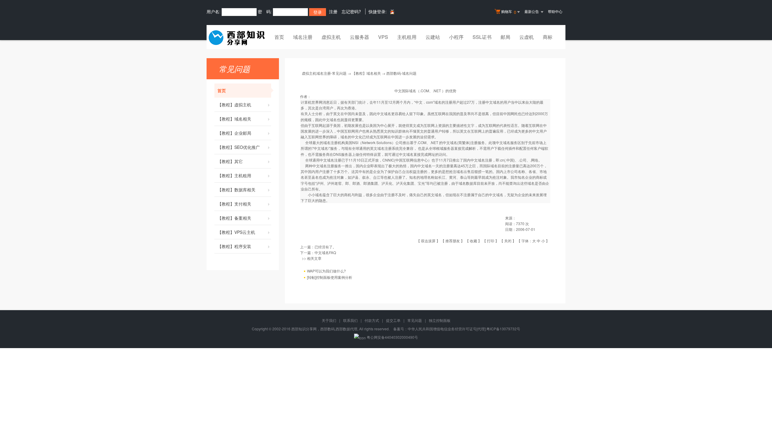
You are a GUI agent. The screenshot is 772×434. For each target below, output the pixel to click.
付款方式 (372, 320)
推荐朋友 (452, 240)
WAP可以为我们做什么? (326, 270)
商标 (547, 36)
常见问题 (414, 320)
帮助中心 (555, 11)
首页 (279, 36)
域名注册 (302, 36)
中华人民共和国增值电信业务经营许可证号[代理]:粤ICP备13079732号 (464, 328)
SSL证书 (482, 36)
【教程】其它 (230, 161)
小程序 (456, 36)
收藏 (473, 240)
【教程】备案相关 (234, 218)
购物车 (508, 12)
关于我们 (329, 320)
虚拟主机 (331, 36)
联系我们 (350, 320)
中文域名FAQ (325, 252)
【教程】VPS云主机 (236, 232)
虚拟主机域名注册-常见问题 (324, 73)
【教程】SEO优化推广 (238, 147)
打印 (490, 240)
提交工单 (393, 320)
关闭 (507, 240)
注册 (333, 11)
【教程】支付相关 (234, 204)
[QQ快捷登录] (392, 11)
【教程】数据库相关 (236, 190)
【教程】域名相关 (234, 119)
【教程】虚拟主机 (234, 105)
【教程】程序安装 (234, 246)
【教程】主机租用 (234, 175)
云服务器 (359, 36)
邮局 (505, 36)
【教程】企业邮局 (234, 133)
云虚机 (526, 36)
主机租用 (406, 36)
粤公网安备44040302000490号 (392, 337)
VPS (383, 36)
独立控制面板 (440, 320)
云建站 (433, 36)
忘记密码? (351, 11)
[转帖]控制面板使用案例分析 (329, 277)
